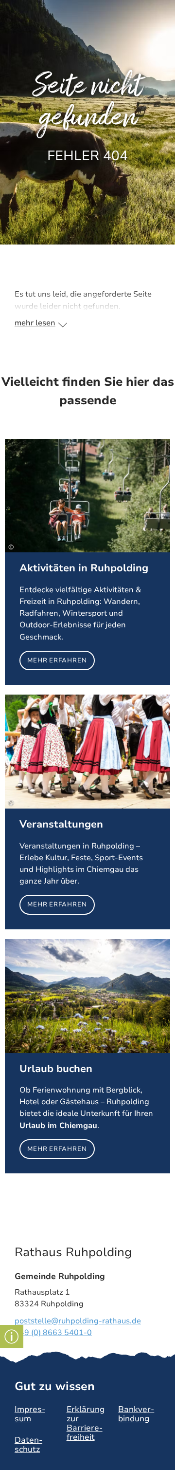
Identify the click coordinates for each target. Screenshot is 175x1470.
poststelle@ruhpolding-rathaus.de (78, 1321)
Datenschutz (28, 1444)
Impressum (30, 1414)
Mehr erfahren (87, 562)
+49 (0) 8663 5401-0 (53, 1332)
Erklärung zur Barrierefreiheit (86, 1423)
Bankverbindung (136, 1414)
